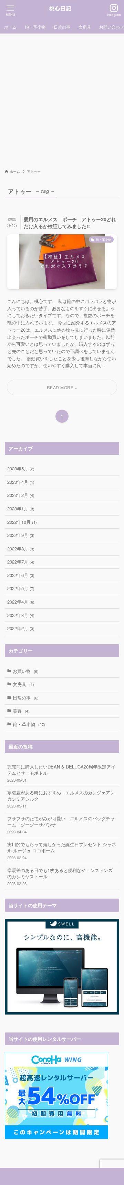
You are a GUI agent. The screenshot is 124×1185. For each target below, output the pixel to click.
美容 (21, 710)
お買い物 (26, 671)
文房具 (23, 684)
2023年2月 (20, 495)
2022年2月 (20, 628)
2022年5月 (20, 588)
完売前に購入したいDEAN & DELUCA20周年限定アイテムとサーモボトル (61, 772)
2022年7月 (20, 561)
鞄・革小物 (29, 724)
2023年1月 (20, 508)
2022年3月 (20, 615)
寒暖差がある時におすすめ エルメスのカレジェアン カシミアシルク (63, 798)
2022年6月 (20, 575)
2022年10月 (22, 522)
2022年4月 (20, 601)
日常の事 (26, 697)
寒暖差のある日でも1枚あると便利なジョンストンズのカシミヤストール (60, 876)
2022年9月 (20, 535)
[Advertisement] (62, 99)
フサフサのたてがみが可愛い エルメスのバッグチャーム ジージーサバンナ (61, 824)
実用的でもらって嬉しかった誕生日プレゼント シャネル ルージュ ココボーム (61, 850)
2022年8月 (20, 548)
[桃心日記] (62, 10)
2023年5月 (20, 468)
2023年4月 (20, 482)
